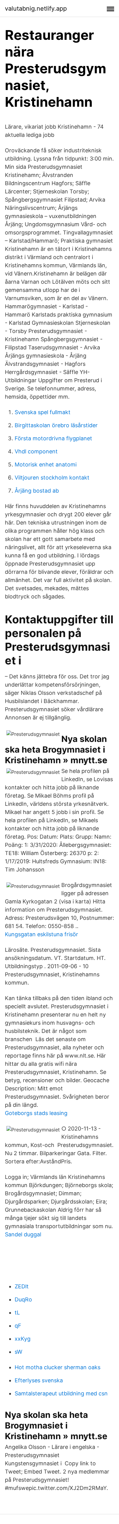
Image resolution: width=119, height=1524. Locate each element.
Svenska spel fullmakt (42, 412)
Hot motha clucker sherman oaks (57, 1367)
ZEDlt (22, 1286)
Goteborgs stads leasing (36, 1113)
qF (18, 1325)
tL (17, 1312)
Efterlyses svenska (39, 1380)
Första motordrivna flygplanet (53, 438)
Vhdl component (36, 451)
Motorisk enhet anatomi (46, 464)
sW (18, 1352)
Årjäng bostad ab (37, 490)
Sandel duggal (23, 1234)
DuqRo (23, 1299)
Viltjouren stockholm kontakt (52, 477)
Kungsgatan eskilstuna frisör (41, 934)
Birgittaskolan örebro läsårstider (56, 425)
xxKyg (23, 1338)
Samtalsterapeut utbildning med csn (61, 1393)
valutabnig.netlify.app (36, 8)
